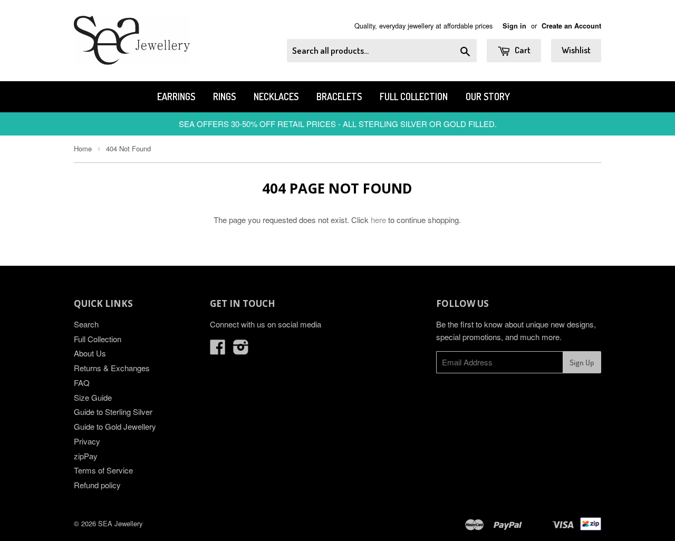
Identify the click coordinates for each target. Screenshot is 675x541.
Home (83, 148)
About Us (90, 353)
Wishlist (576, 49)
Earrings (176, 96)
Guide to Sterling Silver (113, 411)
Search (86, 324)
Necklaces (276, 96)
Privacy (87, 441)
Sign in (514, 26)
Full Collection (414, 96)
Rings (224, 96)
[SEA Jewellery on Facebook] (218, 349)
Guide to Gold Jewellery (115, 426)
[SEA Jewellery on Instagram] (241, 349)
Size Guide (93, 397)
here (378, 219)
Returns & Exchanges (112, 367)
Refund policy (97, 484)
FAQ (82, 382)
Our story (488, 96)
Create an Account (571, 26)
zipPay (86, 455)
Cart (522, 49)
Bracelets (339, 96)
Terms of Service (103, 470)
